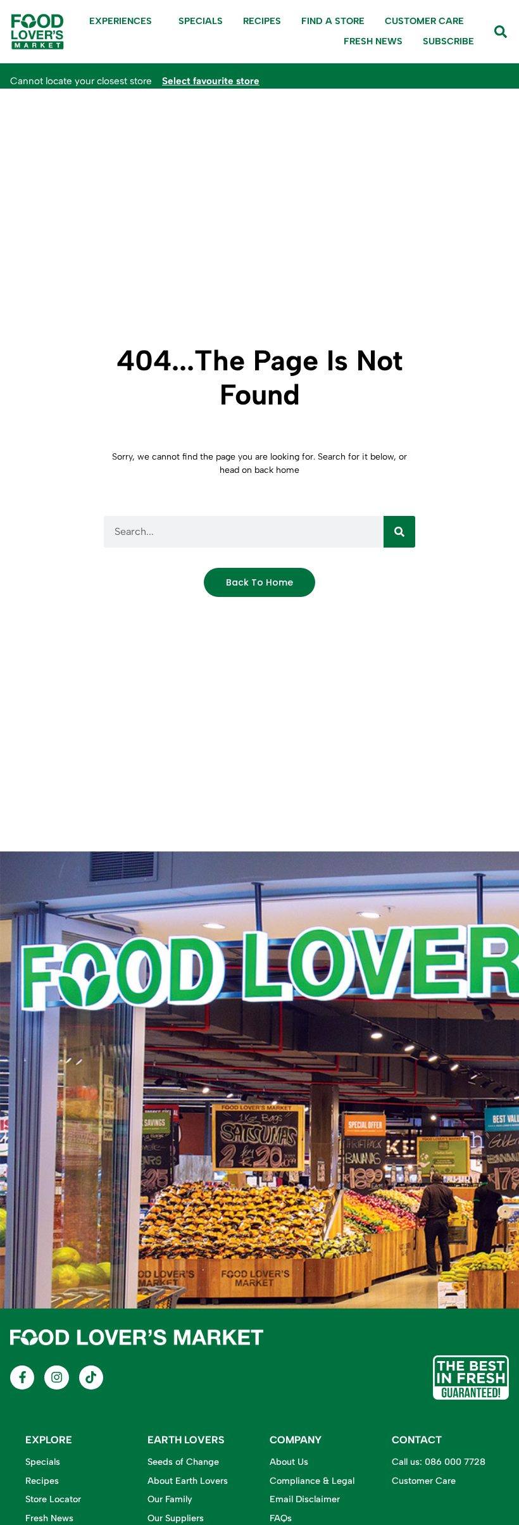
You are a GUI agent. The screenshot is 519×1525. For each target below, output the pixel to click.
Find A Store (333, 21)
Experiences (120, 21)
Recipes (262, 21)
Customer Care (424, 21)
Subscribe (448, 41)
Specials (200, 21)
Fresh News (373, 41)
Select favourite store (211, 81)
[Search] (399, 532)
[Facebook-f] (22, 1377)
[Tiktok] (91, 1377)
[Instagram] (56, 1377)
